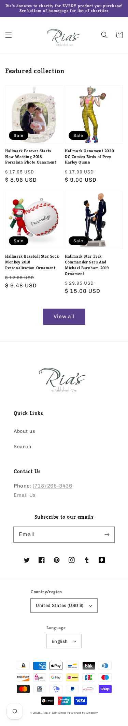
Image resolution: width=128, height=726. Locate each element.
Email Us (25, 495)
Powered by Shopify (82, 712)
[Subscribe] (106, 534)
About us (24, 431)
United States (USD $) (59, 605)
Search (22, 447)
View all (64, 316)
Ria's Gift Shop (54, 712)
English (60, 641)
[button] (8, 34)
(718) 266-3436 (52, 486)
